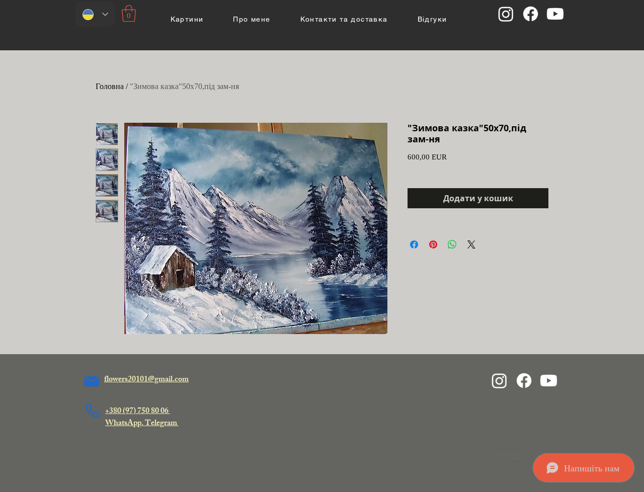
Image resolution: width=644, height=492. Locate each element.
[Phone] (92, 411)
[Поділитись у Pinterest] (433, 244)
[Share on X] (471, 244)
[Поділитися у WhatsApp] (452, 244)
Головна (110, 86)
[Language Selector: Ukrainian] (95, 14)
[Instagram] (506, 14)
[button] (129, 13)
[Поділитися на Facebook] (414, 244)
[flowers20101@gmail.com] (91, 381)
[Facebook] (530, 14)
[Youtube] (555, 14)
